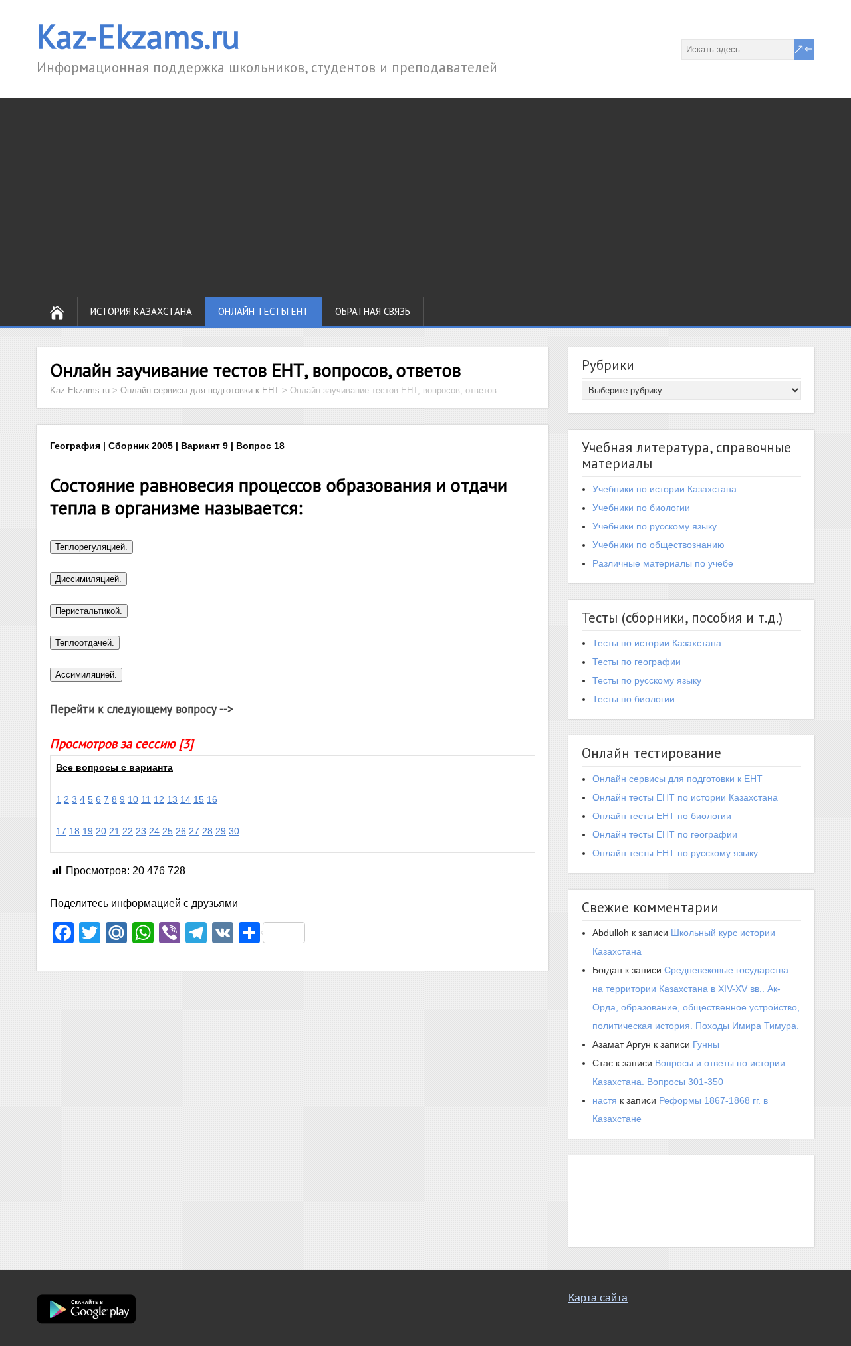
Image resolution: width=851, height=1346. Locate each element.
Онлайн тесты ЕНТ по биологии (661, 816)
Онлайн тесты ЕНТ (263, 311)
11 (146, 799)
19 (87, 831)
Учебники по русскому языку (654, 526)
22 (127, 831)
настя (604, 1100)
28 (207, 831)
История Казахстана (141, 311)
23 (141, 831)
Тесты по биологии (633, 699)
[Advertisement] (425, 197)
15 (198, 799)
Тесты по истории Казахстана (656, 643)
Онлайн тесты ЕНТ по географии (664, 834)
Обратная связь (372, 311)
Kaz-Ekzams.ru (138, 36)
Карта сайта (598, 1297)
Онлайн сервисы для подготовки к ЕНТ (677, 778)
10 (133, 799)
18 (74, 831)
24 (154, 831)
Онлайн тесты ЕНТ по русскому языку (675, 853)
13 (172, 799)
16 (212, 799)
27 (194, 831)
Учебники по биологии (641, 507)
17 (61, 831)
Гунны (706, 1044)
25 (167, 831)
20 (101, 831)
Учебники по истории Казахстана (664, 489)
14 (185, 799)
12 (159, 799)
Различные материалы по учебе (662, 563)
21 (114, 831)
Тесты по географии (636, 661)
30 (234, 831)
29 (220, 831)
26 (181, 831)
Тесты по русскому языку (646, 680)
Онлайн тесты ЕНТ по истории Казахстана (685, 797)
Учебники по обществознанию (658, 544)
